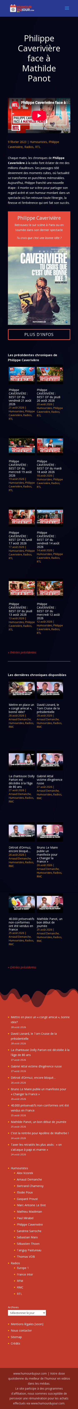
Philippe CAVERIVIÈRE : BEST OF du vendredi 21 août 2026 (20, 397)
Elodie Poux (25, 1192)
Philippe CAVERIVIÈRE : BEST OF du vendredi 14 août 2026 (48, 540)
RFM (20, 1281)
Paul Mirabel (25, 1218)
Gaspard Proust (27, 1199)
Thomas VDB (26, 1257)
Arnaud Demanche (20, 719)
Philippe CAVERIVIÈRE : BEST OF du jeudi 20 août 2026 (48, 395)
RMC (11, 727)
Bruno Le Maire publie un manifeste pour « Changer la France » (47, 854)
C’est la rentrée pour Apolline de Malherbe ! (40, 1133)
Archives (13, 1307)
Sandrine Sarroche (29, 1231)
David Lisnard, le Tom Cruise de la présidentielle (48, 708)
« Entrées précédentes (22, 652)
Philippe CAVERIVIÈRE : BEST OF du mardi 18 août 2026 (49, 466)
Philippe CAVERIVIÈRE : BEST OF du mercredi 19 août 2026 (20, 468)
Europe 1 (23, 1268)
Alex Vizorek (25, 1173)
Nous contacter (21, 1330)
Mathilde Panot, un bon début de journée (49, 922)
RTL (38, 147)
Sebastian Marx (27, 1237)
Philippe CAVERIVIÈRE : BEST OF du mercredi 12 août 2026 (48, 611)
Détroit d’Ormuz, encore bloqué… (20, 849)
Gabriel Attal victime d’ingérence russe (49, 779)
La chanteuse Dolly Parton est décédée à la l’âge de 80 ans (22, 781)
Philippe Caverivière (22, 413)
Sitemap (16, 1337)
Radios (28, 147)
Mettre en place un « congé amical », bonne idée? (21, 708)
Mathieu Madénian (29, 1211)
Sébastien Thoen (28, 1244)
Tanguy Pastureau (29, 1250)
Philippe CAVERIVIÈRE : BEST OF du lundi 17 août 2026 (20, 538)
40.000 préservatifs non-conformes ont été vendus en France (21, 924)
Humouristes (38, 142)
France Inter (25, 1274)
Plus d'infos (39, 334)
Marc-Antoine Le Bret (31, 1205)
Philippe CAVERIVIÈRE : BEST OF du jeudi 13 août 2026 (20, 609)
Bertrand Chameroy (30, 1186)
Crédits (15, 1343)
